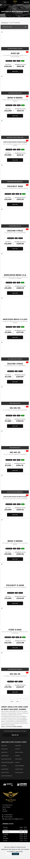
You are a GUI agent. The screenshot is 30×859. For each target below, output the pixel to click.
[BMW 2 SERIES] (15, 528)
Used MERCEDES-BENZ (7, 762)
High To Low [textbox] (7, 27)
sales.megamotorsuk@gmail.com (13, 819)
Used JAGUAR (4, 755)
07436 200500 (10, 721)
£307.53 (20, 198)
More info (15, 71)
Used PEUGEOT (19, 769)
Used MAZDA (18, 759)
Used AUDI (4, 745)
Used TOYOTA (5, 772)
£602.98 (20, 65)
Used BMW (18, 745)
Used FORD (4, 752)
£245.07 (20, 686)
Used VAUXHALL (19, 772)
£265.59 (20, 420)
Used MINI (3, 765)
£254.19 (19, 464)
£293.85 (20, 243)
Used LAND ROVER (6, 759)
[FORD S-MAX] (15, 617)
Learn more (19, 851)
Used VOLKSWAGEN (6, 775)
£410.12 (20, 154)
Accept (15, 854)
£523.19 (20, 110)
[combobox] (14, 27)
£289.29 (20, 287)
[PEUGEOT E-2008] (15, 572)
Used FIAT (17, 749)
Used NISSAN (4, 769)
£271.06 (20, 331)
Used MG (17, 762)
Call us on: (11, 726)
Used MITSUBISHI (19, 765)
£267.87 (20, 376)
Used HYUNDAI (19, 752)
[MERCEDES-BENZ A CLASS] (15, 306)
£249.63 (20, 597)
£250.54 (20, 509)
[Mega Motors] (15, 2)
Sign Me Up (15, 735)
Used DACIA (4, 749)
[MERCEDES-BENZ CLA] (15, 262)
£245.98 (20, 642)
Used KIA (17, 755)
